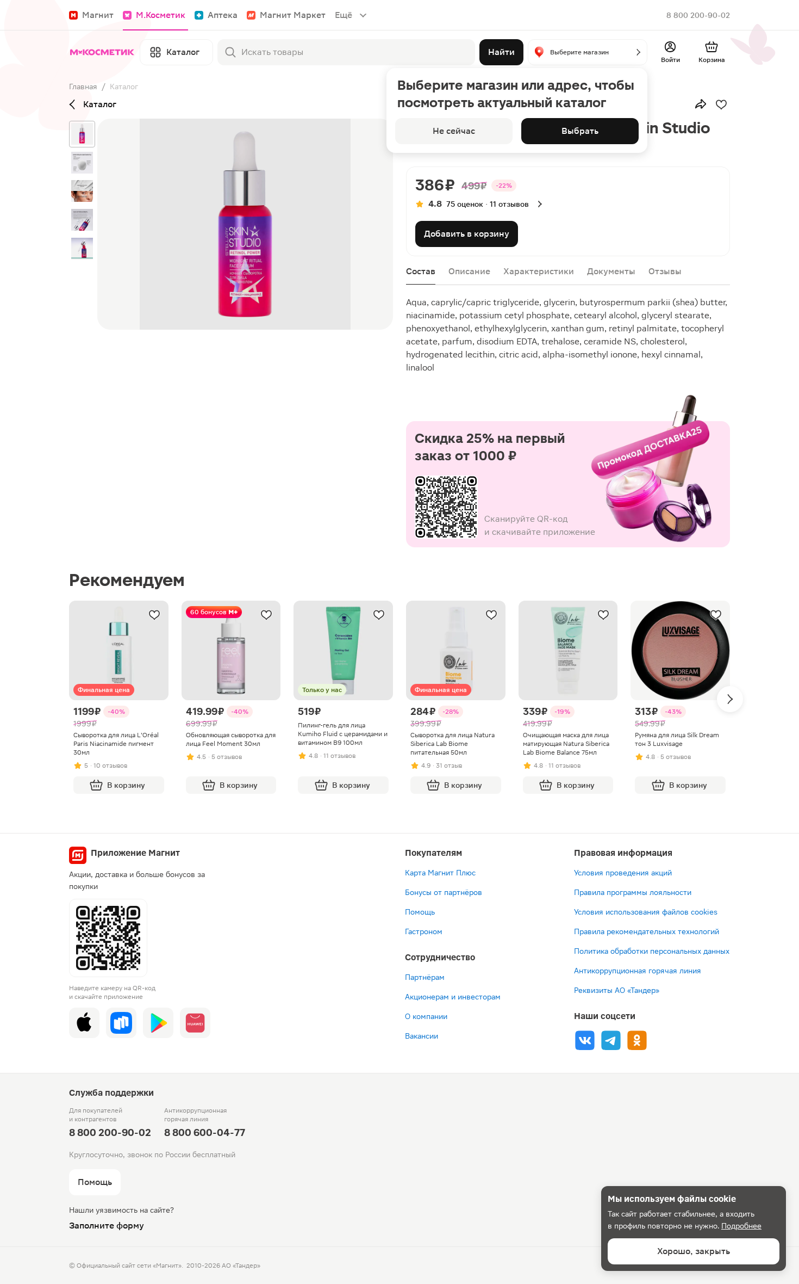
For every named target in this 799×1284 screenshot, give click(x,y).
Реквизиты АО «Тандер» (616, 990)
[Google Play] (158, 1023)
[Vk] (585, 1040)
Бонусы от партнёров (443, 892)
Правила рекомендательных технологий (646, 931)
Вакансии (421, 1036)
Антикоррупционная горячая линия (637, 970)
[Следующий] (730, 699)
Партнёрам (425, 977)
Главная (83, 86)
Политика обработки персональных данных (651, 951)
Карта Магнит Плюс (440, 872)
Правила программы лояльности (632, 892)
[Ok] (637, 1040)
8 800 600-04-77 (204, 1132)
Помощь (420, 912)
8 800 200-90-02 (698, 15)
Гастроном (423, 931)
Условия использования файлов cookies (645, 912)
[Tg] (611, 1040)
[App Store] (84, 1023)
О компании (426, 1016)
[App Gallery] (195, 1023)
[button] (587, 52)
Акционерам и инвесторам (453, 996)
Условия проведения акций (623, 872)
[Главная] (102, 52)
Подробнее (741, 1225)
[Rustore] (121, 1023)
